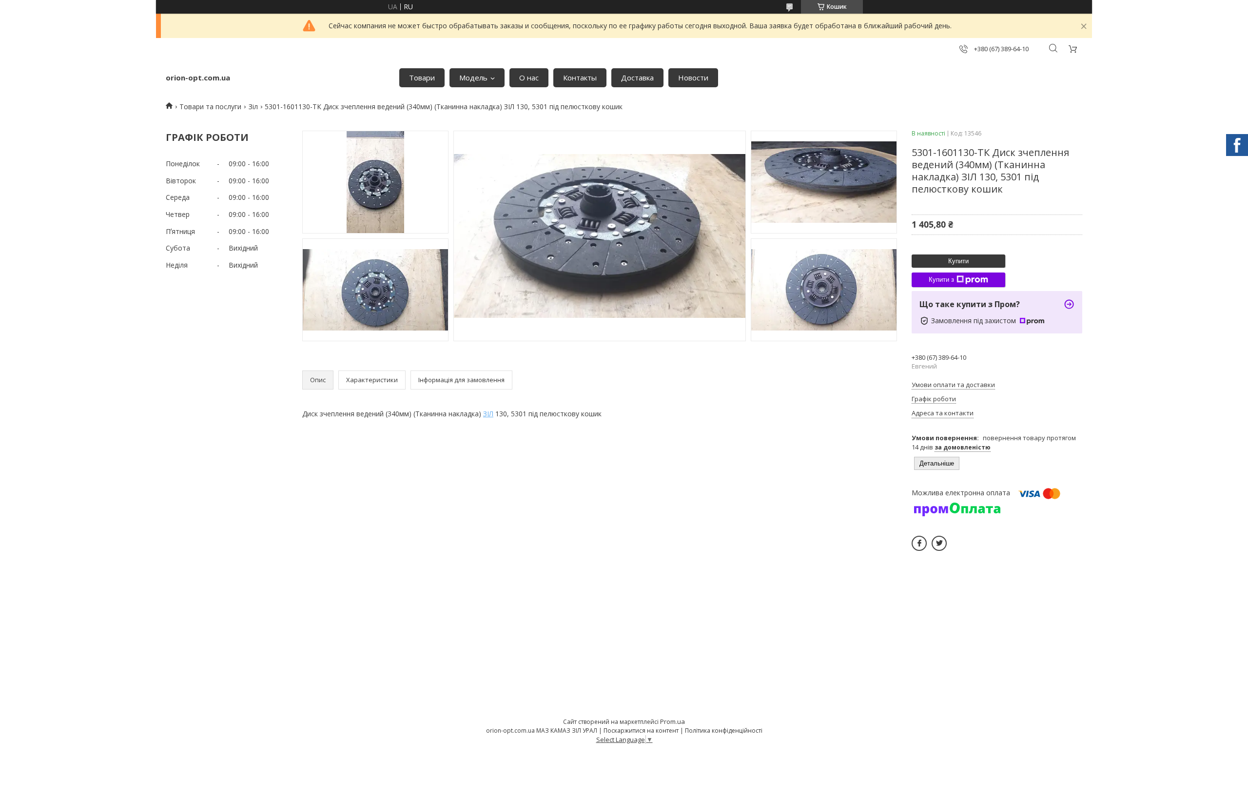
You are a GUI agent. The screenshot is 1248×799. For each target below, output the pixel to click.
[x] (939, 543)
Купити (958, 261)
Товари (422, 77)
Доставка (637, 77)
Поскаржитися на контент (641, 730)
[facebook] (919, 543)
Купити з (941, 279)
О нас (529, 77)
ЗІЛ (488, 413)
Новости (693, 77)
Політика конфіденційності (723, 730)
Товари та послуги (210, 106)
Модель (473, 77)
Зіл (253, 106)
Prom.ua (672, 721)
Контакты (580, 77)
